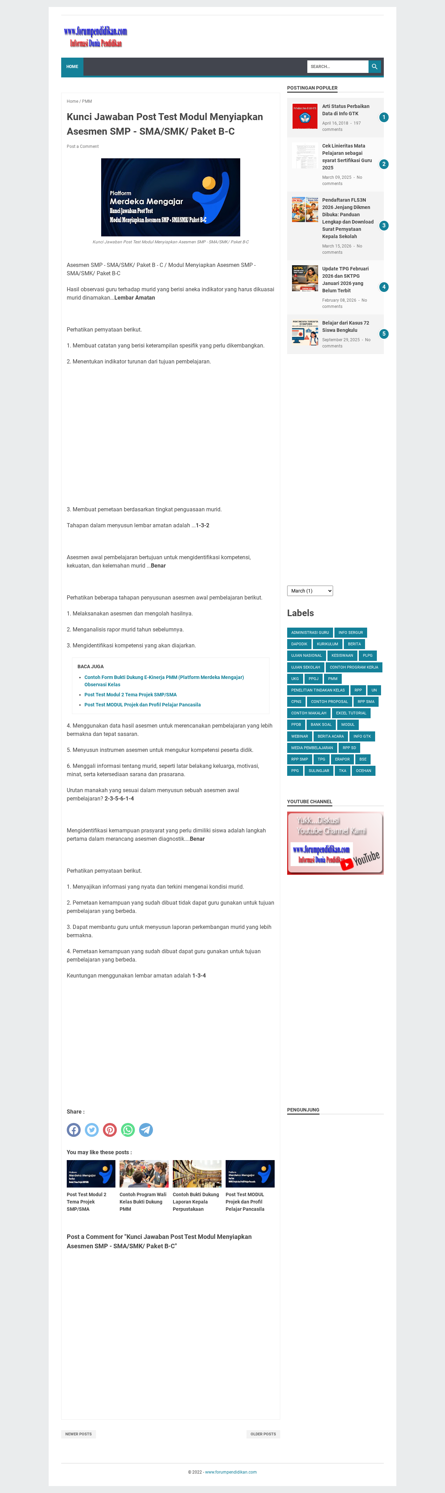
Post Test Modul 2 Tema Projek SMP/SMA (130, 694)
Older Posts (263, 1434)
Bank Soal (321, 724)
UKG (295, 679)
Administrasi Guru (310, 632)
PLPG (368, 655)
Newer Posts (78, 1434)
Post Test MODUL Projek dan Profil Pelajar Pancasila (142, 704)
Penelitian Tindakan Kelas (318, 690)
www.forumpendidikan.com (231, 1472)
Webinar (299, 736)
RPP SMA (366, 701)
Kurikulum (327, 644)
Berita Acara (331, 736)
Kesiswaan (342, 655)
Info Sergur (351, 632)
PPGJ (313, 679)
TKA (342, 771)
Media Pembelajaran (312, 748)
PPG (295, 771)
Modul (348, 724)
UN (374, 690)
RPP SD (349, 748)
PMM (333, 679)
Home (72, 66)
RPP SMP (299, 759)
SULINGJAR (319, 771)
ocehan (363, 771)
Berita (354, 644)
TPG (321, 759)
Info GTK (362, 736)
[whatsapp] (128, 1130)
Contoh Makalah (308, 713)
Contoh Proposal (329, 701)
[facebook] (74, 1130)
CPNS (296, 701)
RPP (358, 690)
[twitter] (92, 1130)
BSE (362, 759)
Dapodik (299, 644)
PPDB (296, 724)
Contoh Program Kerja (354, 667)
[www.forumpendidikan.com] (96, 37)
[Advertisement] (171, 436)
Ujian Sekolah (305, 667)
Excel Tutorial (351, 713)
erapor (342, 759)
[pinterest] (110, 1130)
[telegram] (146, 1130)
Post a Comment (83, 146)
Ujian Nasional (306, 655)
